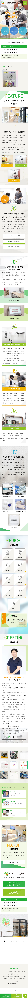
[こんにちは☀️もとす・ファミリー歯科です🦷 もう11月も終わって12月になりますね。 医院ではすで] (14, 756)
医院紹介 (10, 973)
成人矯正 (16, 980)
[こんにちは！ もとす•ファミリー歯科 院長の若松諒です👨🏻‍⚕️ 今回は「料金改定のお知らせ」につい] (4, 766)
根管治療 (10, 978)
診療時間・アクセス (13, 975)
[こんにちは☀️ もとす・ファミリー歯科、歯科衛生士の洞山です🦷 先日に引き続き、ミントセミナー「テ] (4, 776)
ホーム (5, 973)
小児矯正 (10, 980)
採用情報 (10, 985)
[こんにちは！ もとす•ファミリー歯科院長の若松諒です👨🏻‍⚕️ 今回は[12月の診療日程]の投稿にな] (24, 756)
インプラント (13, 983)
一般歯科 (4, 978)
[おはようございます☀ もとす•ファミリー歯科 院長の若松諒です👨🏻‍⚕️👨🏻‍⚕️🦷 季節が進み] (14, 776)
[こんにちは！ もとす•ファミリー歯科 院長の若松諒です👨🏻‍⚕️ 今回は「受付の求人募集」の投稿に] (24, 766)
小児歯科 (5, 980)
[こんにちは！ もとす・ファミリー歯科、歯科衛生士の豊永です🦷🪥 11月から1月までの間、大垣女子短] (4, 756)
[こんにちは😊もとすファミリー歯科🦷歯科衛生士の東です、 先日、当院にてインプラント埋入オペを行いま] (24, 776)
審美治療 (22, 980)
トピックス (17, 985)
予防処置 (22, 978)
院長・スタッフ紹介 (18, 973)
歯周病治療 (16, 978)
